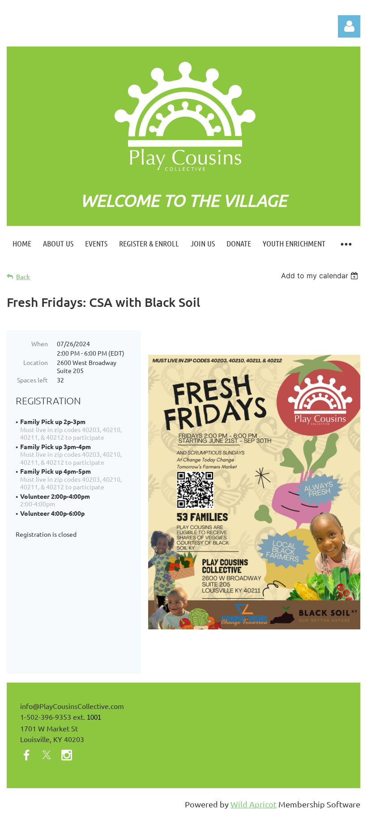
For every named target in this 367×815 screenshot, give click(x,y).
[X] (46, 755)
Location (35, 362)
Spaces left (32, 380)
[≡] (345, 243)
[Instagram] (66, 755)
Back (23, 276)
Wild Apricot (253, 804)
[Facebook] (26, 755)
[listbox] (320, 275)
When (39, 344)
